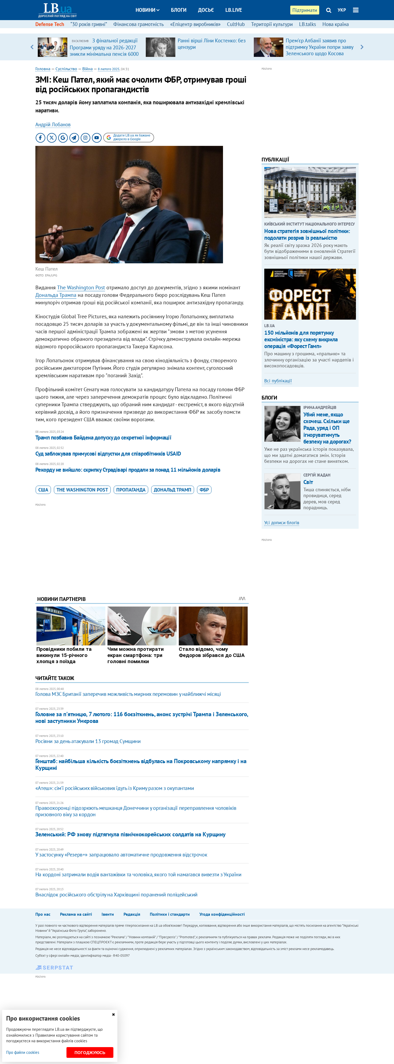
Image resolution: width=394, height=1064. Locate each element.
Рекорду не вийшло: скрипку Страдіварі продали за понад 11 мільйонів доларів (128, 469)
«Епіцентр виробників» (195, 24)
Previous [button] (32, 47)
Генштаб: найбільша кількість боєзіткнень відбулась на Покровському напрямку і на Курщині (141, 764)
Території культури (272, 24)
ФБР (204, 490)
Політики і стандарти (170, 914)
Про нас (42, 914)
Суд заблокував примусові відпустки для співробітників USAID (108, 453)
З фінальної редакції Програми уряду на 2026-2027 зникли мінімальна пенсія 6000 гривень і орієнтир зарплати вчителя (104, 53)
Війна (87, 68)
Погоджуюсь (90, 1052)
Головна (42, 68)
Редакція (132, 914)
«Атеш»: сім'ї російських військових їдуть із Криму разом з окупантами (114, 788)
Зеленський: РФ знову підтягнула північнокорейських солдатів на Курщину (130, 834)
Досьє (206, 10)
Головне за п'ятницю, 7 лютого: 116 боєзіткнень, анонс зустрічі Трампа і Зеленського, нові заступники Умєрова (141, 717)
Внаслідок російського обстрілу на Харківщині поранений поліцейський (116, 894)
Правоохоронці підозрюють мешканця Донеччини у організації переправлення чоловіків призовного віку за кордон (135, 811)
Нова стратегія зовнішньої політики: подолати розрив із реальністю (307, 234)
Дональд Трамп (172, 490)
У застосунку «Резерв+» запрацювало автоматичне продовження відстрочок (121, 854)
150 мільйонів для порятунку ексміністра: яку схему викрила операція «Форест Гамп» (300, 339)
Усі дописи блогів (281, 523)
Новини (145, 10)
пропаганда (131, 490)
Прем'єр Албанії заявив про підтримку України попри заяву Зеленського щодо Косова (319, 47)
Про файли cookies (22, 1052)
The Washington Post (81, 287)
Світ (308, 482)
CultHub (236, 24)
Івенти (108, 914)
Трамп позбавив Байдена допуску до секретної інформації (103, 437)
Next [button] (362, 47)
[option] (89, 47)
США (43, 490)
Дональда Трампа (55, 294)
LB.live (233, 10)
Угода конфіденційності (222, 914)
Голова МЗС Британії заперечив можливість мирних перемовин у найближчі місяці (128, 693)
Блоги (179, 10)
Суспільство (66, 68)
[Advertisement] (142, 545)
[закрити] (113, 1015)
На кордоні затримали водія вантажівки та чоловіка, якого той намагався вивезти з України (138, 874)
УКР (342, 10)
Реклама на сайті (76, 914)
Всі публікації (278, 381)
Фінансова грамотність (138, 24)
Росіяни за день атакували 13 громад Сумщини (88, 741)
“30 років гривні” (88, 24)
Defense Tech (49, 24)
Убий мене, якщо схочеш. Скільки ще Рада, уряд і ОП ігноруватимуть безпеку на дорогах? (327, 428)
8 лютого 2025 (109, 69)
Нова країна (335, 24)
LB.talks (307, 24)
